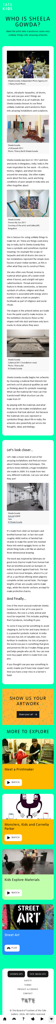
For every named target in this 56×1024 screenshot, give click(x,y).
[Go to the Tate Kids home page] (7, 7)
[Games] (14, 1019)
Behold (11, 516)
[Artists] (51, 1019)
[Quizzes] (23, 1019)
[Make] (33, 1019)
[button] (16, 974)
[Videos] (42, 1019)
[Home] (5, 1019)
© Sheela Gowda (15, 522)
